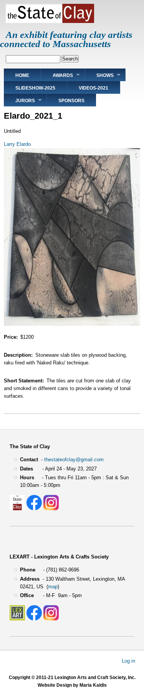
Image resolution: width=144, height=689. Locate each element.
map (53, 586)
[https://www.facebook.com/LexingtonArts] (34, 619)
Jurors (25, 100)
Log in (128, 660)
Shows (105, 75)
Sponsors (71, 100)
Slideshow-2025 (35, 88)
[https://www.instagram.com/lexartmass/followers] (51, 619)
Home (22, 75)
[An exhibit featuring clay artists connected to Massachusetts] (50, 21)
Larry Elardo (17, 144)
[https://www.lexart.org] (17, 619)
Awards (63, 75)
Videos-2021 (93, 88)
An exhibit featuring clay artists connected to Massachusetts (66, 39)
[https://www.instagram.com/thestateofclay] (51, 508)
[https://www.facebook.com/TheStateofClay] (34, 508)
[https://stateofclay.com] (17, 508)
